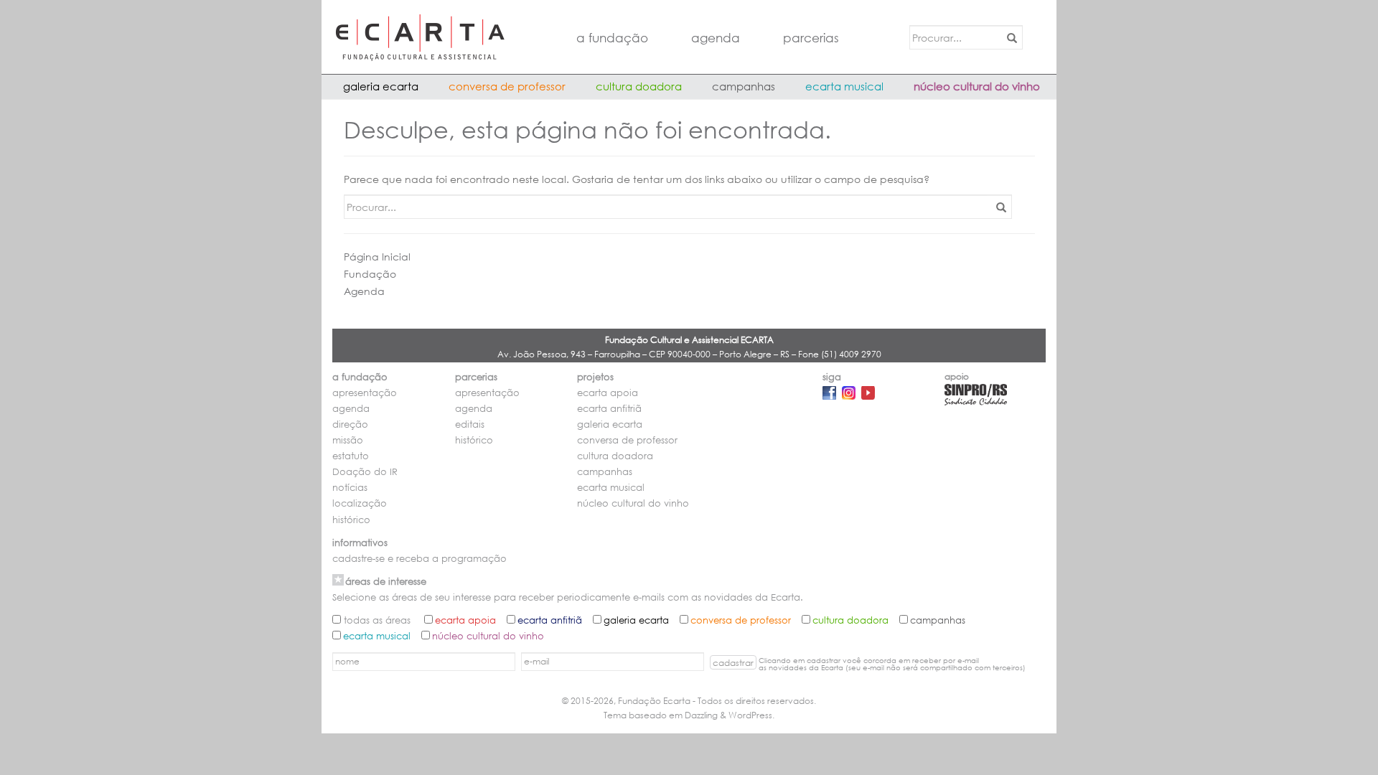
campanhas (743, 86)
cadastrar (733, 663)
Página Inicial (377, 256)
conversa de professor (507, 86)
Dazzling (701, 715)
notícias (349, 488)
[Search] (1009, 37)
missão (347, 440)
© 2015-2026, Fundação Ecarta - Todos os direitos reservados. (689, 701)
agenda (715, 37)
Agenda (364, 291)
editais (469, 424)
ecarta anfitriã (609, 409)
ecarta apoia (607, 393)
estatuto (350, 456)
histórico (351, 520)
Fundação (370, 274)
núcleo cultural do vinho (977, 86)
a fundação (612, 37)
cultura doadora (639, 86)
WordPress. (751, 715)
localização (359, 503)
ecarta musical (844, 86)
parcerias (811, 37)
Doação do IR (365, 472)
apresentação (364, 393)
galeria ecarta (380, 86)
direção (350, 424)
